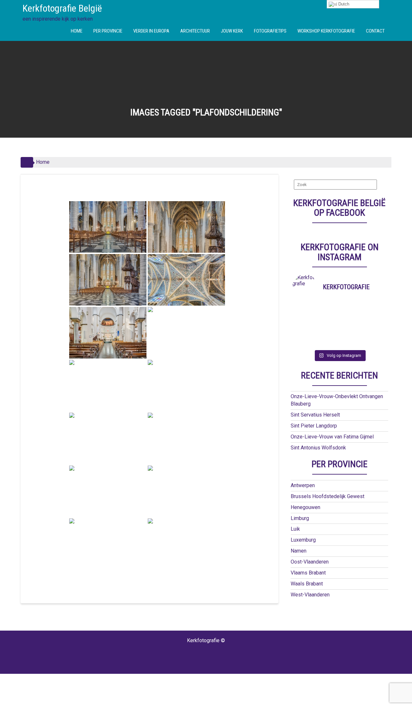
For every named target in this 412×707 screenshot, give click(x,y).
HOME (76, 31)
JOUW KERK (232, 31)
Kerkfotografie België (62, 8)
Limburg (300, 518)
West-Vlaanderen (310, 595)
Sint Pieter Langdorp (314, 426)
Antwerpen (303, 485)
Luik (295, 529)
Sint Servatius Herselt (315, 415)
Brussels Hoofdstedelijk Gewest (327, 496)
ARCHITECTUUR (195, 31)
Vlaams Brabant (308, 573)
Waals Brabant (307, 584)
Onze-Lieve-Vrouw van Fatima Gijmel (332, 437)
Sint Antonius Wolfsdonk (318, 448)
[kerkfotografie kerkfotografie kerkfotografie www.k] (304, 309)
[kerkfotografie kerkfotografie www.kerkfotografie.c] (351, 334)
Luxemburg (303, 540)
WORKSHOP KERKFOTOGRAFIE (326, 31)
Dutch (343, 4)
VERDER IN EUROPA (151, 31)
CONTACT (375, 31)
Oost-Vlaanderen (310, 562)
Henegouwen (305, 507)
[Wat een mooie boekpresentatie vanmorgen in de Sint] (351, 317)
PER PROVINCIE (107, 31)
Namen (298, 551)
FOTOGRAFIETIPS (270, 31)
